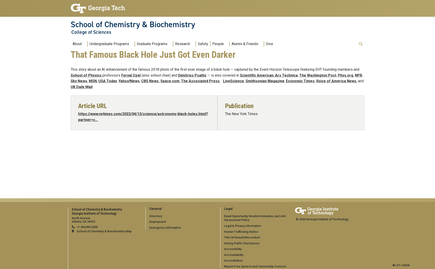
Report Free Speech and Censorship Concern (255, 266)
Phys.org (345, 75)
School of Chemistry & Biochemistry (133, 24)
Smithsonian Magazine (265, 81)
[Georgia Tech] (316, 210)
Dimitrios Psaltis (192, 75)
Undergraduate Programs (109, 44)
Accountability (233, 255)
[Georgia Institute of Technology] (98, 6)
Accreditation (233, 260)
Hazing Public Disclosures (241, 243)
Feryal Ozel (131, 75)
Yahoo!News (129, 81)
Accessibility (233, 249)
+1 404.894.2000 (87, 227)
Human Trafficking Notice (241, 231)
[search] (360, 44)
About (77, 44)
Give (269, 44)
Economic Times (300, 81)
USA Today (107, 81)
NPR (358, 75)
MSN (93, 81)
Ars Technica (286, 75)
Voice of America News (336, 81)
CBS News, (150, 81)
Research (182, 44)
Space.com (169, 81)
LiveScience (233, 81)
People (218, 44)
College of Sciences (91, 32)
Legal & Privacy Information (242, 226)
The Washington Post (317, 75)
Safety (203, 44)
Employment (157, 221)
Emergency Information (165, 227)
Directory (155, 216)
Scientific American (256, 75)
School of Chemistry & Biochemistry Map (104, 231)
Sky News (79, 81)
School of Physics (86, 75)
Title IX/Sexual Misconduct (242, 237)
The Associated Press (200, 81)
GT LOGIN (403, 265)
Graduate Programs (152, 44)
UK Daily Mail (81, 87)
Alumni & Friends (245, 44)
